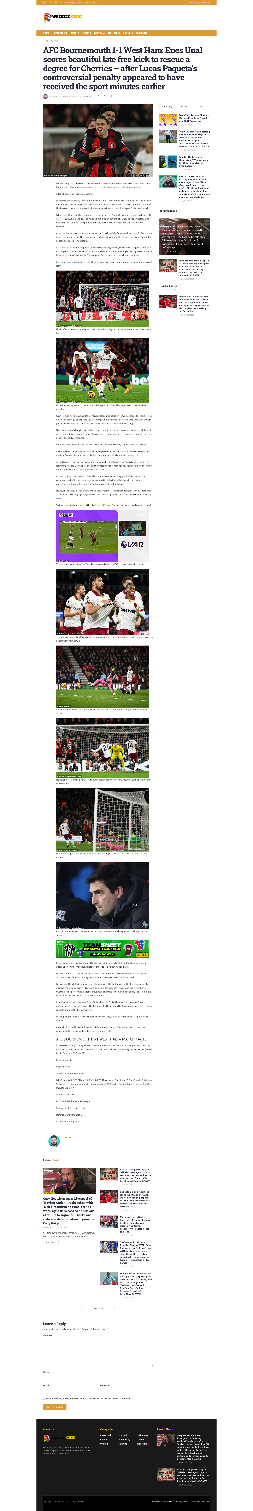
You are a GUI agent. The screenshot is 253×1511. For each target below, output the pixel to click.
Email (47, 1385)
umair (55, 96)
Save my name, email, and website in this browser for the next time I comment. (88, 1398)
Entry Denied (169, 285)
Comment (49, 1335)
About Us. (47, 2)
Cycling (86, 33)
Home (46, 33)
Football (99, 33)
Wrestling (142, 1443)
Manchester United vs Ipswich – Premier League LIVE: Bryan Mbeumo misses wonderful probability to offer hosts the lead (135, 1224)
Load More (98, 1308)
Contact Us (57, 2)
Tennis (140, 1439)
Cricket (75, 33)
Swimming (141, 33)
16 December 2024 (71, 96)
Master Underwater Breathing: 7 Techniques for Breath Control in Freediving (193, 161)
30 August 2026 (60, 1227)
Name (47, 1372)
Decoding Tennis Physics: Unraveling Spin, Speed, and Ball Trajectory (194, 118)
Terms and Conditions (86, 2)
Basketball (60, 33)
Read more (51, 1242)
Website (104, 1385)
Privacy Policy (69, 2)
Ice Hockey (114, 33)
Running (128, 33)
